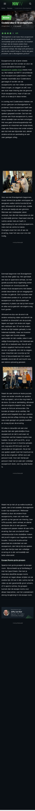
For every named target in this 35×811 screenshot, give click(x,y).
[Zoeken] (30, 4)
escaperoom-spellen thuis (11, 70)
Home (3, 8)
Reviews (9, 8)
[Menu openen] (5, 4)
